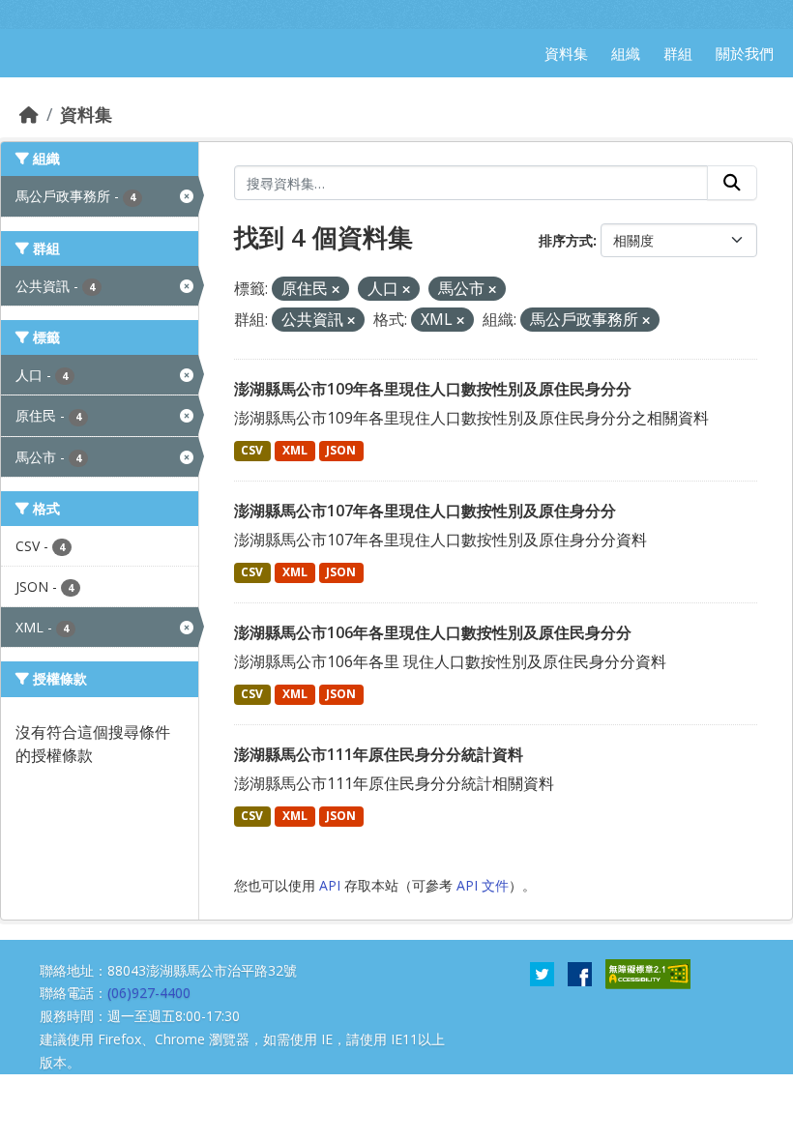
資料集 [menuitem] (566, 53)
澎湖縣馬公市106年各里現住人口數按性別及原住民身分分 (432, 632)
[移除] (335, 289)
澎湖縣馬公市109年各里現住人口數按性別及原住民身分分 (432, 388)
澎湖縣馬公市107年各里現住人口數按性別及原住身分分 (425, 510)
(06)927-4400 (149, 992)
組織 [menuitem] (625, 53)
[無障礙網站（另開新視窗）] (648, 971)
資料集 (86, 114)
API (329, 885)
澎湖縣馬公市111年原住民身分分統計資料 (378, 754)
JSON (341, 450)
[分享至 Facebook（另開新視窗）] (580, 971)
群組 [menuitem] (677, 53)
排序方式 (566, 240)
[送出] (732, 182)
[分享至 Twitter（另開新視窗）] (542, 971)
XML (295, 450)
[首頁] (29, 114)
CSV (252, 450)
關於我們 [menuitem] (745, 53)
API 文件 (482, 885)
